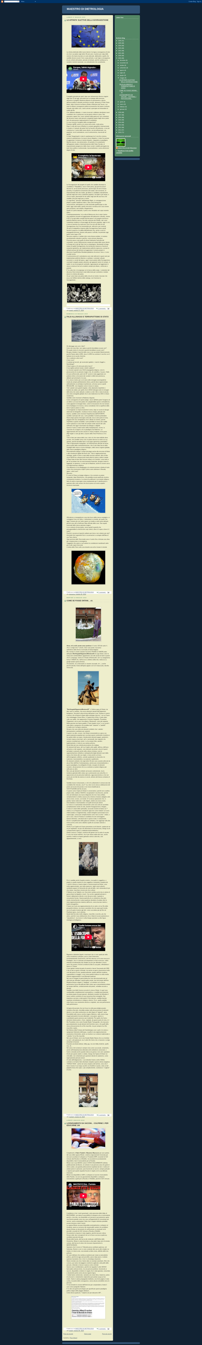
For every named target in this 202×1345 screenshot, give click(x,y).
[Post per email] (108, 308)
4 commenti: (102, 1329)
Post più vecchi (107, 1334)
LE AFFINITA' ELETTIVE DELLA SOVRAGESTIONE (87, 20)
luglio (121, 73)
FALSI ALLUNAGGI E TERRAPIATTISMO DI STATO (88, 317)
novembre (123, 63)
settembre (123, 68)
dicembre (123, 60)
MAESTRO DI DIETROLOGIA (85, 9)
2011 (120, 130)
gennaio (122, 109)
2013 (120, 125)
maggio (122, 78)
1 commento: (102, 308)
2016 (120, 117)
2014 (120, 122)
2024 (120, 45)
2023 (120, 48)
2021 (120, 53)
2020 (120, 55)
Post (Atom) (73, 1338)
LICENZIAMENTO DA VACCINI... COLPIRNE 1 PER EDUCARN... (127, 96)
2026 (120, 40)
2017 (120, 115)
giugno (122, 75)
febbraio (122, 107)
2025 (120, 43)
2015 (120, 120)
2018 (120, 112)
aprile (122, 102)
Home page (87, 1334)
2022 (120, 50)
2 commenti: (102, 592)
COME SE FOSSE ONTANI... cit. (80, 601)
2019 (120, 58)
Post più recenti (68, 1334)
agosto (122, 70)
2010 (120, 132)
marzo (122, 104)
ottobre (122, 65)
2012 (120, 127)
